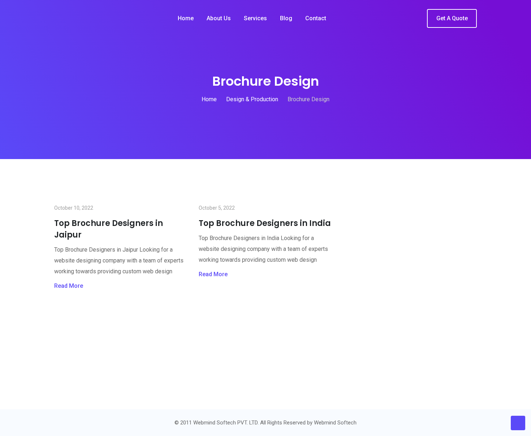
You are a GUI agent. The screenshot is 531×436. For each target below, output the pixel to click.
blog (286, 18)
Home (186, 18)
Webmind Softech (335, 422)
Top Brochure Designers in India (265, 223)
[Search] (416, 18)
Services (255, 18)
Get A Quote (452, 18)
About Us (219, 18)
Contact (315, 18)
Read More (68, 285)
